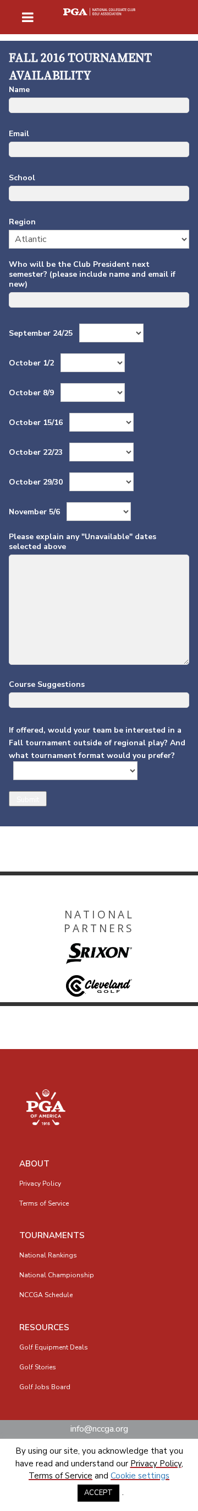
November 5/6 (35, 512)
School (22, 178)
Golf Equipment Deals (53, 1347)
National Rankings (48, 1255)
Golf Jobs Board (44, 1387)
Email (19, 134)
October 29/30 (37, 482)
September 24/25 (42, 333)
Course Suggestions (47, 685)
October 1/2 (32, 363)
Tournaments (52, 1235)
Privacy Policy (40, 1183)
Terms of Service (44, 1203)
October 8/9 (32, 393)
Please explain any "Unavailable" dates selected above (82, 542)
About (34, 1163)
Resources (44, 1327)
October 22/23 (37, 452)
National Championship (56, 1275)
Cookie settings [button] (140, 1475)
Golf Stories (37, 1367)
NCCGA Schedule (46, 1294)
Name (19, 90)
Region (22, 222)
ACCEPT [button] (98, 1493)
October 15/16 (37, 422)
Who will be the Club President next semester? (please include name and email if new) (92, 274)
